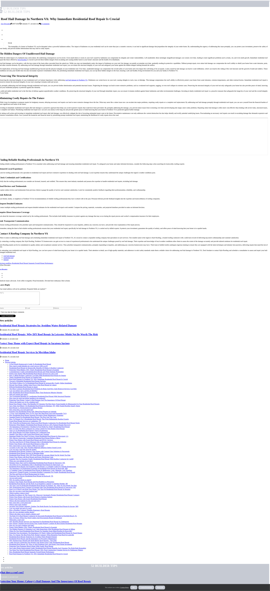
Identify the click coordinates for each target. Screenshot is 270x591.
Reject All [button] (160, 587)
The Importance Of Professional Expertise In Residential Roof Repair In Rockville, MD (38, 468)
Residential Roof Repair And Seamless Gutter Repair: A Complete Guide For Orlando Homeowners (42, 466)
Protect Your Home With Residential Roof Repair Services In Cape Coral (33, 374)
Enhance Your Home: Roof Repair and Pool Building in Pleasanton (31, 482)
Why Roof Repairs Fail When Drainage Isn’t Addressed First (29, 432)
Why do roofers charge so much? (20, 480)
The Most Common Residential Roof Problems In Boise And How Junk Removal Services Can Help (43, 389)
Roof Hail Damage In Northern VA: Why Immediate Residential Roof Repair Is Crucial (38, 379)
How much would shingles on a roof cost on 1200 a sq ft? (28, 366)
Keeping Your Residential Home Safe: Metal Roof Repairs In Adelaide (32, 411)
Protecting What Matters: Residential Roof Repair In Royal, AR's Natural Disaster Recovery (40, 425)
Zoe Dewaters (5, 24)
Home (7, 360)
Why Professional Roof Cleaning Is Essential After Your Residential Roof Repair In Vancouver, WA (42, 487)
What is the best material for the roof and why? (24, 501)
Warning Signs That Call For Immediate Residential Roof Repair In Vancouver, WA (37, 463)
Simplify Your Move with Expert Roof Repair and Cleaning (29, 434)
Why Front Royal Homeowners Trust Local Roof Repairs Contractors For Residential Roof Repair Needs (44, 423)
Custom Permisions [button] (146, 587)
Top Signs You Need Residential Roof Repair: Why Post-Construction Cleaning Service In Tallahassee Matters (46, 550)
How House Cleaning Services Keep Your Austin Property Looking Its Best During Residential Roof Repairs (45, 523)
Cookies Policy (124, 587)
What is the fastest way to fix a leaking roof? (24, 402)
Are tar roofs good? (15, 478)
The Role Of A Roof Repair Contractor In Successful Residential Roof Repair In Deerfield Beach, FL (43, 516)
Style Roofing (22, 60)
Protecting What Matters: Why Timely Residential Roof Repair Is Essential (34, 370)
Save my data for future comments (12, 312)
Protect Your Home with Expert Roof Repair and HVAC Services (31, 440)
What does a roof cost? (16, 520)
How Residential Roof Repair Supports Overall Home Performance (31, 552)
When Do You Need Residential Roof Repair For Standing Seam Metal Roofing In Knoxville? (40, 531)
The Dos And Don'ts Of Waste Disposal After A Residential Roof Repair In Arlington (37, 442)
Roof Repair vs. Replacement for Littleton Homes (25, 408)
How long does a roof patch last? (20, 503)
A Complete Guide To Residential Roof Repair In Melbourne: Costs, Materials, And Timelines (40, 470)
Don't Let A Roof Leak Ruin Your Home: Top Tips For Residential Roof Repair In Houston (39, 489)
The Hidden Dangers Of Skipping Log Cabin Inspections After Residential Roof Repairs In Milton (42, 529)
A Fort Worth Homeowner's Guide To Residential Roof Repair (30, 364)
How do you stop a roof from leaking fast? (23, 491)
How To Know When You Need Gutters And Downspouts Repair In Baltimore (35, 518)
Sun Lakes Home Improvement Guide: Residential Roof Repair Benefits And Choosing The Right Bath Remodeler (47, 548)
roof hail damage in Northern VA (76, 80)
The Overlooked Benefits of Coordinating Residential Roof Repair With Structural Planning (39, 396)
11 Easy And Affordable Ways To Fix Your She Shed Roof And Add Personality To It (37, 413)
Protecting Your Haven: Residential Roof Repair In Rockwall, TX (31, 476)
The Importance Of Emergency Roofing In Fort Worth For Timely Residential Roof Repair (39, 427)
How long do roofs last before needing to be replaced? (27, 398)
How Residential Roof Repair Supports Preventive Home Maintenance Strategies (36, 415)
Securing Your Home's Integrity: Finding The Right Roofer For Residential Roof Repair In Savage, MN (43, 506)
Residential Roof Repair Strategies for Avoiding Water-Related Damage (33, 537)
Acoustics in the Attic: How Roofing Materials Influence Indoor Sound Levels (35, 447)
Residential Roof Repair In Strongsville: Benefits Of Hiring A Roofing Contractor (36, 368)
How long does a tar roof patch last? (21, 410)
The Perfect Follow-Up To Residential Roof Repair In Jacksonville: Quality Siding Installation (40, 383)
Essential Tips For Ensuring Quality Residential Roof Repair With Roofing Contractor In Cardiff (41, 459)
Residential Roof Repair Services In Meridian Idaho (26, 453)
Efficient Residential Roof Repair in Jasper (23, 387)
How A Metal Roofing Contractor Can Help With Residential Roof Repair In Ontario (37, 375)
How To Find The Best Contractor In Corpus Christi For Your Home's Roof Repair (37, 429)
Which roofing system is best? (19, 493)
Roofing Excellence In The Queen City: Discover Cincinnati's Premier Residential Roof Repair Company (44, 495)
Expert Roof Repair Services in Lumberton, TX (25, 421)
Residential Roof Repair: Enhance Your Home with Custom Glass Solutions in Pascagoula (39, 451)
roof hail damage (9, 256)
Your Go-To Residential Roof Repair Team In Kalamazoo (28, 430)
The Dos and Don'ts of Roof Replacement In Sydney (27, 474)
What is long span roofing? (18, 504)
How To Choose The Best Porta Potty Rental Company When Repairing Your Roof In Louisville (41, 535)
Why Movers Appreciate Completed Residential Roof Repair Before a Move (34, 438)
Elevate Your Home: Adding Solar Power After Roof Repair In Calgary (33, 385)
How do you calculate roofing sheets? (21, 512)
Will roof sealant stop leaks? (18, 394)
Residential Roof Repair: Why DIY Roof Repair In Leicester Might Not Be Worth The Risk (39, 455)
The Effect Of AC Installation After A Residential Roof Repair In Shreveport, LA (36, 465)
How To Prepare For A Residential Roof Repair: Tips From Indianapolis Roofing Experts (39, 419)
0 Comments (45, 24)
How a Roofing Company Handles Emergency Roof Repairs (29, 510)
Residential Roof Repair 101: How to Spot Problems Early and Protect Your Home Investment (40, 544)
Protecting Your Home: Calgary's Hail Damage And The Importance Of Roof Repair (37, 400)
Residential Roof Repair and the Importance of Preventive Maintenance (33, 539)
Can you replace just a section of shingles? (23, 391)
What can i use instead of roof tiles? (21, 461)
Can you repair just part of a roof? (20, 508)
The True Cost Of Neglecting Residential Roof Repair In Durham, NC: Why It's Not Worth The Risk (43, 485)
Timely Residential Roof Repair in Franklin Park (25, 377)
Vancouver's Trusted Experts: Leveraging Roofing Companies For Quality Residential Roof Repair (42, 472)
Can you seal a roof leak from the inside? (22, 449)
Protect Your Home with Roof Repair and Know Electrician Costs (31, 457)
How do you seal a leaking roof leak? (21, 525)
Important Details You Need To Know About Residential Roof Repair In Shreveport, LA (38, 436)
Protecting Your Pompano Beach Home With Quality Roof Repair (31, 546)
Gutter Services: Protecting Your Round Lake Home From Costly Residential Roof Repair (39, 542)
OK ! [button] (133, 587)
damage (6, 260)
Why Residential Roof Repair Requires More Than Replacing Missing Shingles (35, 392)
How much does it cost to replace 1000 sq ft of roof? (26, 446)
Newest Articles (10, 362)
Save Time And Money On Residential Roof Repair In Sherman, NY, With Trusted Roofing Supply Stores (44, 406)
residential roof (8, 258)
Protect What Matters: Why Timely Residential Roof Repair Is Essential (33, 527)
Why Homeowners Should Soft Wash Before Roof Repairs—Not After (33, 540)
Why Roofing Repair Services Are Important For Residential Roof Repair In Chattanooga (39, 521)
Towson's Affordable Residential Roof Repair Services (27, 381)
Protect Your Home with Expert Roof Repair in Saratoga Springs (30, 497)
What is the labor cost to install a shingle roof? (24, 514)
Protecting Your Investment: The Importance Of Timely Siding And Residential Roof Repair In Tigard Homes (45, 533)
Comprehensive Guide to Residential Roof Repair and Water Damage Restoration (36, 372)
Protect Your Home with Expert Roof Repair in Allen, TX (28, 444)
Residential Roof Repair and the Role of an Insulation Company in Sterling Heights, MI (38, 484)
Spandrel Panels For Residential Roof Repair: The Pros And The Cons (32, 417)
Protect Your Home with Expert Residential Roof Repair (28, 499)
